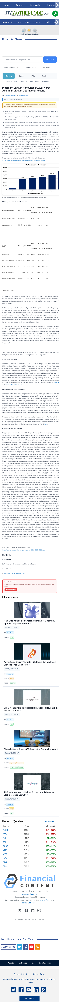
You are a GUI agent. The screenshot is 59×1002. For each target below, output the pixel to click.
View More (49, 821)
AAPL (5, 834)
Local (18, 22)
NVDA (5, 858)
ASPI (11, 813)
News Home (7, 22)
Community (35, 4)
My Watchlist (29, 67)
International (34, 81)
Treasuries (45, 81)
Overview (8, 81)
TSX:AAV (12, 683)
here (45, 424)
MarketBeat (10, 633)
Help (33, 963)
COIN (11, 767)
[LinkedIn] (33, 911)
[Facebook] (26, 911)
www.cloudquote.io (29, 894)
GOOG (5, 846)
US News (37, 22)
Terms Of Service (29, 903)
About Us (11, 963)
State (27, 22)
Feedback (29, 998)
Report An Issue (45, 963)
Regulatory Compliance (16, 763)
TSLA (5, 866)
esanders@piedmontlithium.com (14, 573)
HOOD (21, 767)
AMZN (5, 830)
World (47, 22)
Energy (12, 678)
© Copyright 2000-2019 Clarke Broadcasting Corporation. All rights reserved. (29, 980)
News (6, 4)
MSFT (5, 854)
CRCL (16, 767)
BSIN (11, 724)
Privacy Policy (44, 900)
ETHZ (11, 637)
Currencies (24, 81)
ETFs (33, 76)
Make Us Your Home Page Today (17, 939)
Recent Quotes (9, 67)
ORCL (5, 862)
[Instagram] (39, 911)
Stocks (21, 76)
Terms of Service (21, 974)
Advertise (23, 963)
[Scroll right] (57, 5)
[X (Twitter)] (20, 911)
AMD (5, 838)
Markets (8, 76)
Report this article (11, 589)
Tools (44, 76)
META (5, 850)
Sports (19, 4)
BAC (4, 842)
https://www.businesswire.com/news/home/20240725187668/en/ (23, 160)
